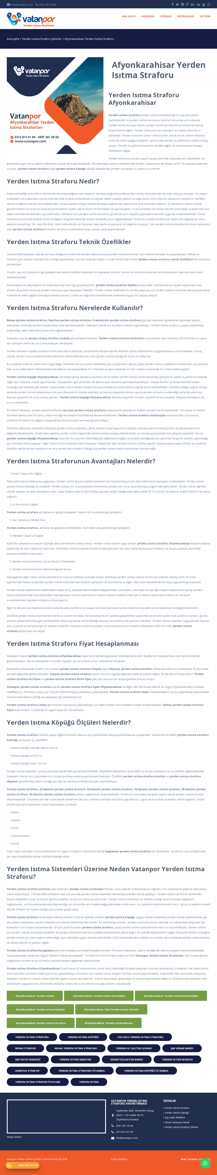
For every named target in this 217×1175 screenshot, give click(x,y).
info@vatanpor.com (21, 4)
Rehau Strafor (25, 1048)
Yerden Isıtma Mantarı (75, 1059)
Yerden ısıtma (89, 1082)
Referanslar (185, 16)
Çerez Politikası (119, 1159)
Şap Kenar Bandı (182, 1048)
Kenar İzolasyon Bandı (126, 1059)
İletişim (205, 16)
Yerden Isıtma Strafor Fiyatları (37, 1082)
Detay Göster (14, 1137)
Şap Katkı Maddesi (27, 1059)
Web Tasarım (189, 1159)
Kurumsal (148, 16)
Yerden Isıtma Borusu (177, 1059)
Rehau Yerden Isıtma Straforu (76, 1048)
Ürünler (165, 16)
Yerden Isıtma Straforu (32, 1037)
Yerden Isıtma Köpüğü (83, 1037)
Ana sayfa (129, 16)
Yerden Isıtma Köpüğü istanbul (146, 1070)
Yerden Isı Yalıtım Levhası (134, 1048)
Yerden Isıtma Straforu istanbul (81, 1070)
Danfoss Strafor (27, 1070)
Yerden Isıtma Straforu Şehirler (42, 39)
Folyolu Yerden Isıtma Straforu (140, 1037)
